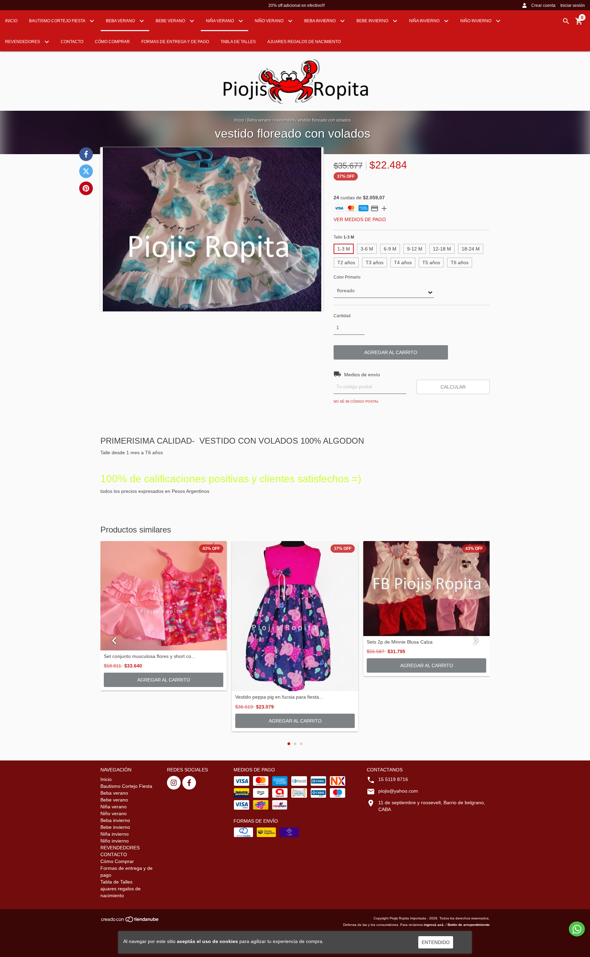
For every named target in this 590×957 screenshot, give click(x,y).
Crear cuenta (543, 5)
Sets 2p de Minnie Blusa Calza (400, 642)
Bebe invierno (372, 20)
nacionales (284, 120)
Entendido (436, 942)
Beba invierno (320, 20)
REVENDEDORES (23, 41)
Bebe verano (171, 20)
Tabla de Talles (238, 41)
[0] (579, 23)
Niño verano (269, 20)
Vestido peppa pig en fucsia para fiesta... (279, 697)
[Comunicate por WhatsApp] (577, 928)
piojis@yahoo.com (398, 791)
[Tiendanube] (130, 921)
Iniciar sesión (572, 5)
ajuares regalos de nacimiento (304, 41)
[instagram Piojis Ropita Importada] (174, 783)
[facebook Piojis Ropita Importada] (189, 783)
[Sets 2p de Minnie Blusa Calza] (426, 588)
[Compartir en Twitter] (86, 171)
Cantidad (342, 315)
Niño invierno (476, 20)
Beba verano (121, 20)
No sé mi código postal (356, 401)
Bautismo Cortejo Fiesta (57, 20)
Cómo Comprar (112, 41)
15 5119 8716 (393, 779)
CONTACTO (72, 41)
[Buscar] (566, 21)
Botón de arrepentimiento (469, 925)
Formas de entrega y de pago (175, 41)
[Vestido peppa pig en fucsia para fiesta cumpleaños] (295, 616)
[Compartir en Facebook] (86, 154)
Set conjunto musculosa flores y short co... (149, 656)
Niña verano (220, 20)
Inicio (11, 20)
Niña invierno (424, 20)
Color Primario (347, 277)
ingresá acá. (434, 925)
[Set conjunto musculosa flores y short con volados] (163, 595)
